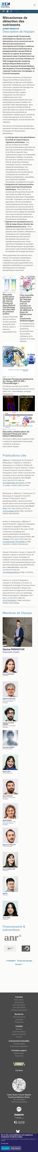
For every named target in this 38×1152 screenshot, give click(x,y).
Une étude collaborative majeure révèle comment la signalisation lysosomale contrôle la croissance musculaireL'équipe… (18, 438)
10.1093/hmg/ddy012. (11, 572)
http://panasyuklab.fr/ (8, 11)
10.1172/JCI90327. (10, 600)
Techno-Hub (19, 1056)
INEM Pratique (19, 1053)
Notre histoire (19, 1002)
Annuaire (19, 1037)
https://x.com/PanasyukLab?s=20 (11, 11)
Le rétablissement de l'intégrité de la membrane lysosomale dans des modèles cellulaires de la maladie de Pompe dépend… (27, 317)
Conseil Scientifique (19, 1032)
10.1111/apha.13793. (11, 511)
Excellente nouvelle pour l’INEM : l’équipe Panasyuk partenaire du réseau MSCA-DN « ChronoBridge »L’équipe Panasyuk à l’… (19, 385)
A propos (19, 997)
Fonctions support (19, 1050)
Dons (19, 1064)
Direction (19, 1029)
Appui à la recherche (19, 1034)
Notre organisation (19, 1005)
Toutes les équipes (24, 961)
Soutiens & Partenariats (19, 1010)
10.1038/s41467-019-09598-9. (14, 542)
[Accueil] (5, 5)
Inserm (19, 1116)
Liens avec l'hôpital (19, 1007)
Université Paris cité (19, 1122)
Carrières (19, 1070)
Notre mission (19, 1000)
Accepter (5, 1148)
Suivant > (19, 964)
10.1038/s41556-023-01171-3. (14, 483)
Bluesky (18, 1131)
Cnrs (19, 1109)
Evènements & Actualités (19, 1041)
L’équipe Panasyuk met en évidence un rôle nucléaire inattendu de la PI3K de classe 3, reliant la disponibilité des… (10, 312)
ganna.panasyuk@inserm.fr (4, 11)
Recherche (19, 1014)
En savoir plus (4, 1143)
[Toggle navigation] (34, 5)
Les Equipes (19, 1019)
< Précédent (11, 961)
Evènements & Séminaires (19, 1046)
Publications (19, 1022)
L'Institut (19, 1026)
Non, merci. (15, 1148)
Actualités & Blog (19, 1044)
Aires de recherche (19, 1017)
